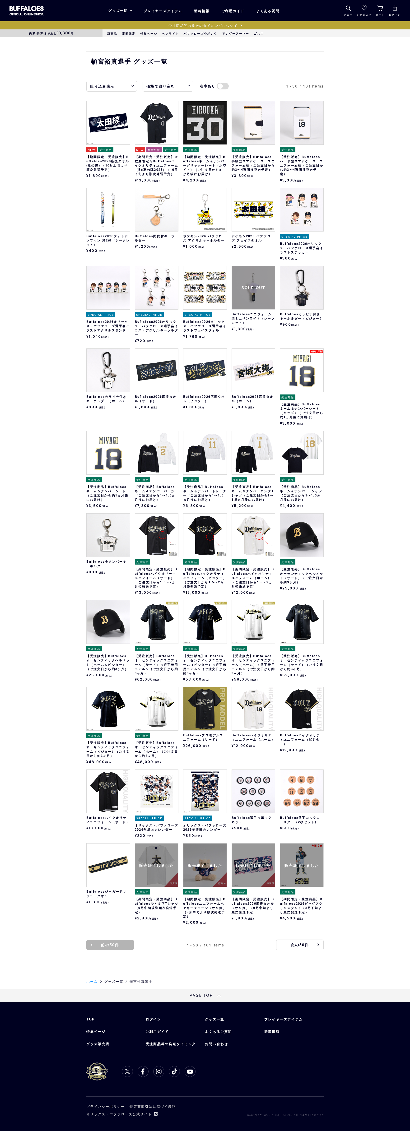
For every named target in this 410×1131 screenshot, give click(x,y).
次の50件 (300, 944)
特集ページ (148, 33)
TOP (90, 1019)
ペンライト (170, 33)
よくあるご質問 (218, 1031)
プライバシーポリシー (105, 1106)
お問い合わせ (216, 1043)
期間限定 (129, 33)
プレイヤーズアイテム (163, 10)
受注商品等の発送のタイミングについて (203, 25)
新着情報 (202, 10)
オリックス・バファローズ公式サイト (119, 1114)
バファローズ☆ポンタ (200, 33)
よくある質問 (267, 10)
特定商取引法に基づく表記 (153, 1106)
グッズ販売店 (97, 1043)
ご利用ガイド (232, 10)
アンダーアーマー (235, 33)
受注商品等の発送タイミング (171, 1043)
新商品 (112, 33)
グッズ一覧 (117, 10)
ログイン (153, 1019)
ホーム (92, 981)
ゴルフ (259, 33)
